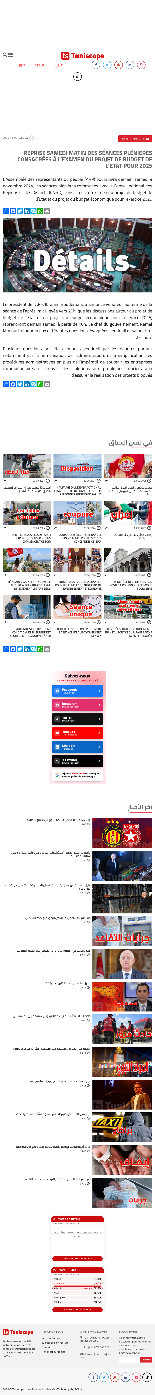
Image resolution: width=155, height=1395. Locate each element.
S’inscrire (146, 1359)
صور (22, 64)
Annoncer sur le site (53, 1351)
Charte (46, 1347)
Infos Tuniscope (51, 1338)
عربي (58, 64)
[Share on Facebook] (106, 480)
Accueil (145, 138)
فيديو (39, 64)
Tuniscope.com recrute (55, 1342)
